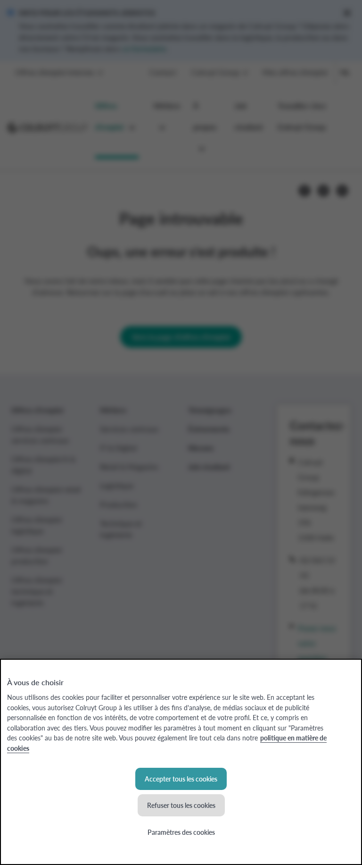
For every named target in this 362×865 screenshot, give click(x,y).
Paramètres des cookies (181, 832)
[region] (181, 762)
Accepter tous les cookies (181, 778)
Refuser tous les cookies (181, 805)
